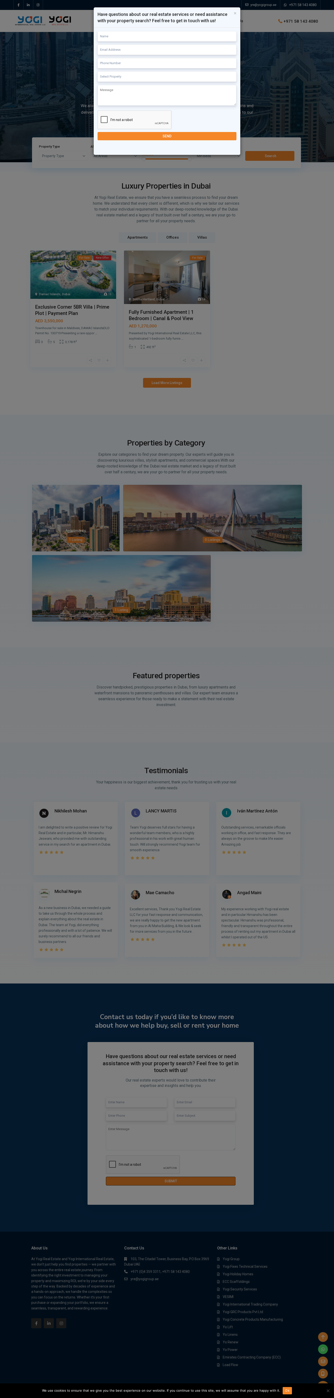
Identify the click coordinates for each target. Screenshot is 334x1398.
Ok (287, 1390)
